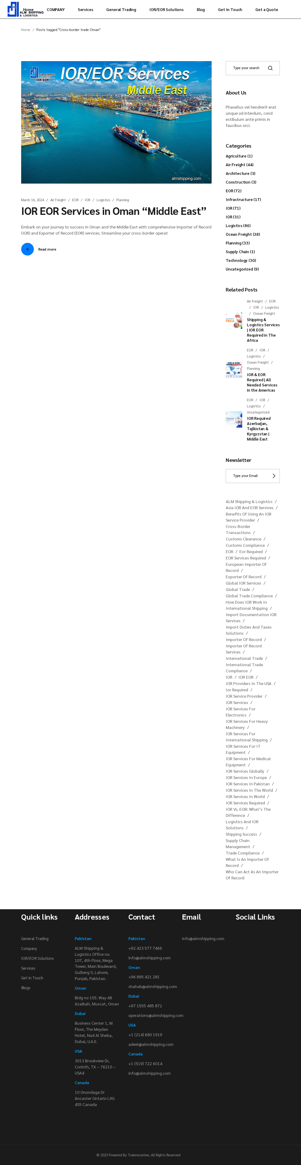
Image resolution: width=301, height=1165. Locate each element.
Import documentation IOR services (251, 617)
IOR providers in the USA (248, 683)
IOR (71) (233, 208)
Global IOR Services (243, 583)
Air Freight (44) (239, 164)
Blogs (25, 987)
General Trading (34, 938)
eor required (251, 551)
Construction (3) (241, 182)
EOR (75, 199)
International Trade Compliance (244, 667)
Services (28, 968)
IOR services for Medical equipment (248, 761)
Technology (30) (241, 260)
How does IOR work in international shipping (247, 605)
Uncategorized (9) (242, 269)
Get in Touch (32, 977)
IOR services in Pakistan (248, 783)
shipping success (241, 834)
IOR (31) (233, 216)
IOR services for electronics (240, 711)
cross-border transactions (238, 529)
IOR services (237, 702)
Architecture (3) (240, 173)
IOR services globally (245, 771)
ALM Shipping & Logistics (249, 501)
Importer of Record (244, 639)
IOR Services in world (245, 796)
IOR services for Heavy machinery (247, 724)
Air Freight (58, 199)
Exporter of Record (243, 576)
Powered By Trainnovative (129, 1155)
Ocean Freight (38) (243, 234)
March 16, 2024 (32, 199)
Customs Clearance (243, 538)
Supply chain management (238, 843)
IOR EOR (245, 677)
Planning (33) (238, 242)
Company (29, 948)
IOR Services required (245, 802)
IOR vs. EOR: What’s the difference (248, 812)
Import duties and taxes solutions (249, 630)
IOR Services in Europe (246, 777)
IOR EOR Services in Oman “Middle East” (114, 210)
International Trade (244, 658)
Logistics (103, 199)
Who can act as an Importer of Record (252, 874)
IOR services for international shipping (247, 736)
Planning (122, 199)
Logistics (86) (238, 225)
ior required (237, 689)
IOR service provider (244, 696)
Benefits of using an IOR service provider (248, 517)
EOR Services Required (246, 557)
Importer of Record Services (244, 648)
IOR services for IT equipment (243, 749)
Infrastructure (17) (243, 199)
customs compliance (245, 545)
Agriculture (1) (239, 155)
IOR (87, 199)
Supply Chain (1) (240, 251)
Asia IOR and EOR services (249, 507)
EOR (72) (234, 190)
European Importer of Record (246, 567)
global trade (238, 589)
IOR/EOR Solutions (37, 958)
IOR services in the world (249, 790)
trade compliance (243, 852)
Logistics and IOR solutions (242, 824)
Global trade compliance (249, 595)
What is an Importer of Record (247, 862)
